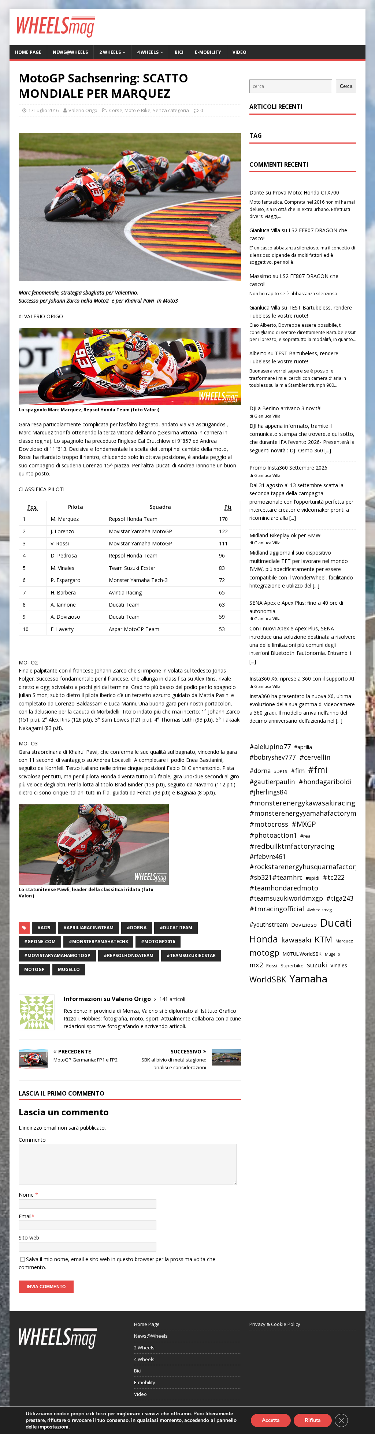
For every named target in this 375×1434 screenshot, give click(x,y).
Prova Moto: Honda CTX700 (305, 192)
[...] (327, 450)
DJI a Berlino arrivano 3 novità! (285, 408)
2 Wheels (110, 52)
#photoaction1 (273, 835)
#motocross (268, 824)
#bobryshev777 (272, 757)
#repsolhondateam (128, 955)
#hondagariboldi (325, 781)
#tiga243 (340, 898)
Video (239, 52)
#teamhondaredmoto (283, 887)
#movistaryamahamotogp (57, 955)
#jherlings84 (268, 792)
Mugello (69, 969)
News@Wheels (70, 52)
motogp (34, 969)
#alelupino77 (270, 746)
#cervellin (314, 757)
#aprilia (303, 747)
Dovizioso (304, 924)
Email (25, 1216)
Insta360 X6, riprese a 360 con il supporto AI (301, 678)
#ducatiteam (176, 927)
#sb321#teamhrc (275, 877)
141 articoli (172, 999)
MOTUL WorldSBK (302, 954)
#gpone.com (40, 941)
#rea (305, 836)
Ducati (336, 922)
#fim (298, 770)
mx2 (256, 964)
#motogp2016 (158, 941)
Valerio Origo (82, 110)
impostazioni (53, 1427)
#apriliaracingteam (88, 927)
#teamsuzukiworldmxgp (286, 898)
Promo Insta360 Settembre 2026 (288, 467)
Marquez (344, 941)
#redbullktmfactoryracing (291, 846)
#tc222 (334, 877)
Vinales (338, 965)
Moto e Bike (138, 110)
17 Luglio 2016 (43, 110)
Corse (115, 110)
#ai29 (43, 927)
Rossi (271, 966)
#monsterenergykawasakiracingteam (311, 802)
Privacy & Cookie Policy (274, 1324)
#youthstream (268, 924)
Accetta (271, 1420)
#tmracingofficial (276, 908)
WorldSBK (267, 979)
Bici (179, 52)
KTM (323, 939)
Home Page (28, 52)
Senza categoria (171, 110)
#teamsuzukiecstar (191, 955)
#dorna (136, 927)
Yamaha (308, 978)
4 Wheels (148, 52)
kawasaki (296, 940)
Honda (263, 939)
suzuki (317, 964)
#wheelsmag (319, 909)
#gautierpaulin (272, 782)
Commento (32, 1139)
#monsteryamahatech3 (98, 941)
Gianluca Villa (264, 230)
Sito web (29, 1237)
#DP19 (280, 771)
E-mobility (208, 52)
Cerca (346, 86)
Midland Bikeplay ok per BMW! (285, 535)
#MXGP (304, 824)
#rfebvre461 (267, 856)
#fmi (317, 769)
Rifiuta (313, 1420)
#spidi (312, 878)
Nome (27, 1194)
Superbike (292, 965)
